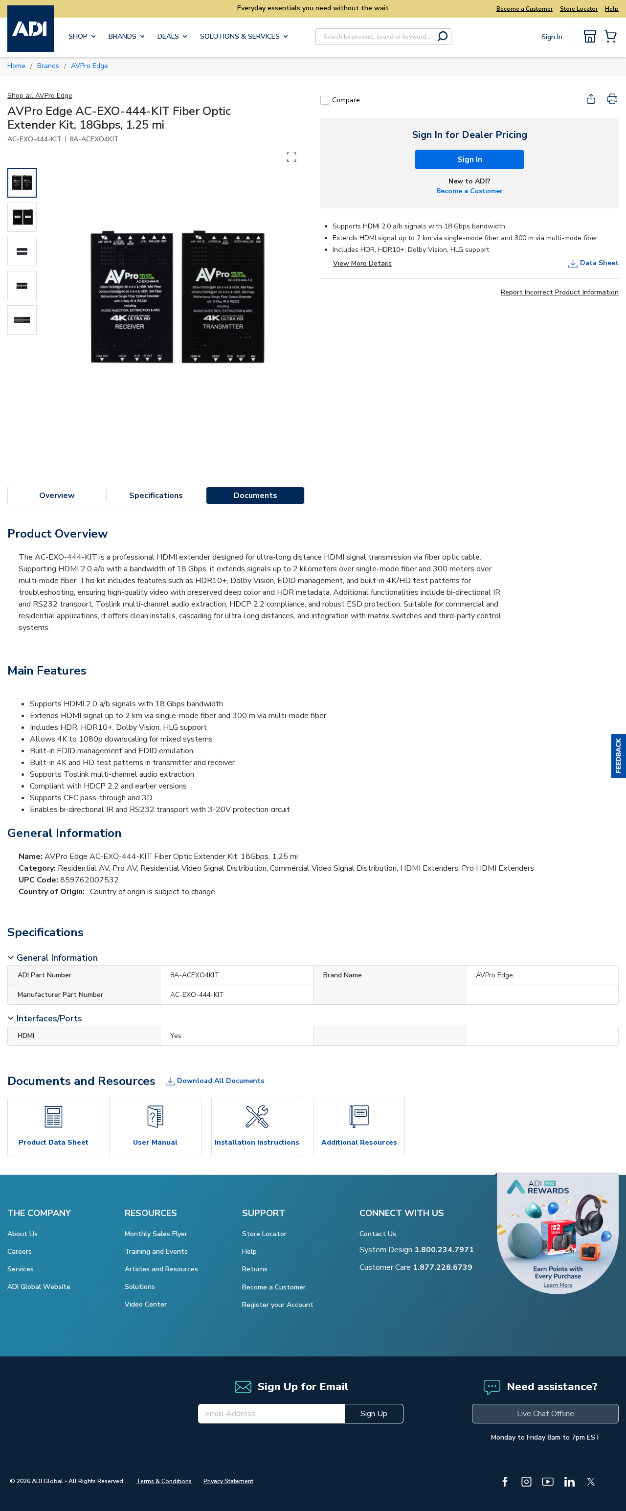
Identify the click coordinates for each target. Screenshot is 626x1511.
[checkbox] (324, 100)
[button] (618, 756)
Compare (346, 100)
